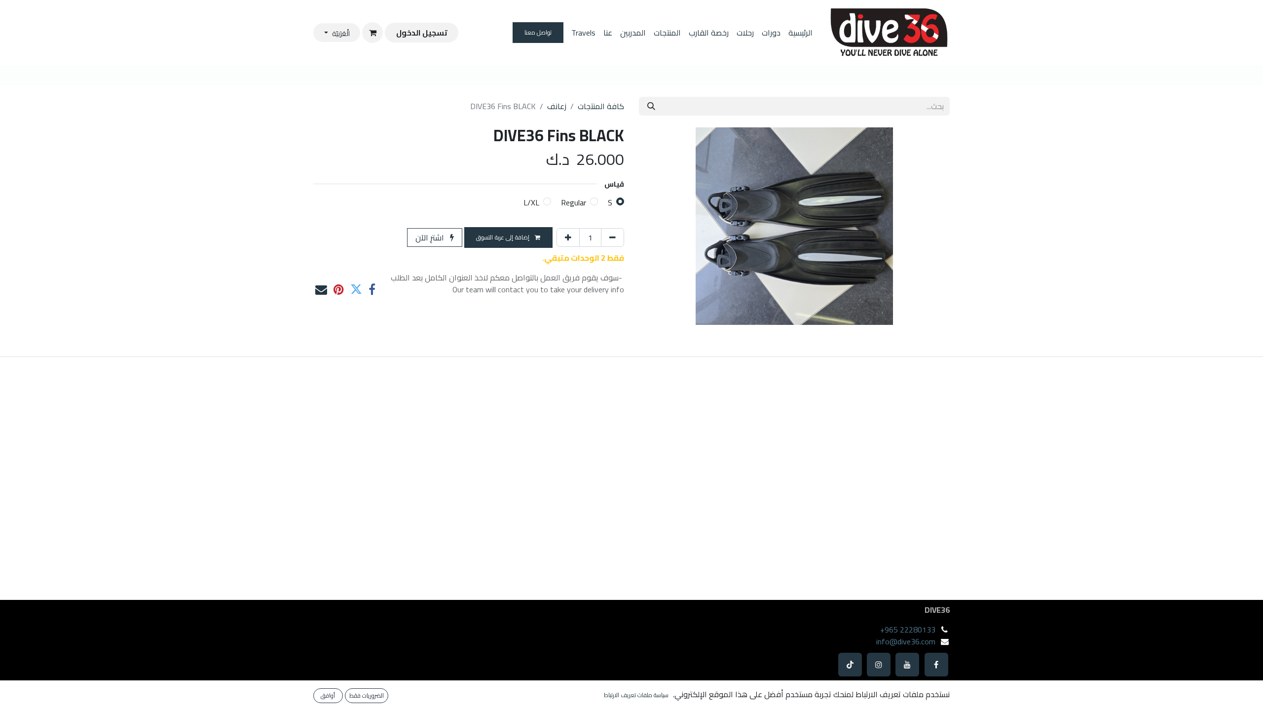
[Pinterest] (339, 289)
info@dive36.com (905, 641)
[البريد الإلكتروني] (321, 289)
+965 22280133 (907, 629)
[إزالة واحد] (612, 237)
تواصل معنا (538, 32)
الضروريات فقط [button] (366, 695)
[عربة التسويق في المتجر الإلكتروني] (372, 32)
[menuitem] (800, 32)
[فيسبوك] (372, 289)
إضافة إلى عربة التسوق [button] (503, 237)
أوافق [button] (328, 695)
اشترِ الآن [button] (430, 237)
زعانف (556, 106)
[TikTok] (850, 664)
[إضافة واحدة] (568, 237)
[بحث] (651, 106)
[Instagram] (879, 664)
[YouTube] (907, 664)
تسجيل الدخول (421, 32)
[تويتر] (356, 289)
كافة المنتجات (601, 106)
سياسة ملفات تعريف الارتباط (636, 695)
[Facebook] (936, 664)
